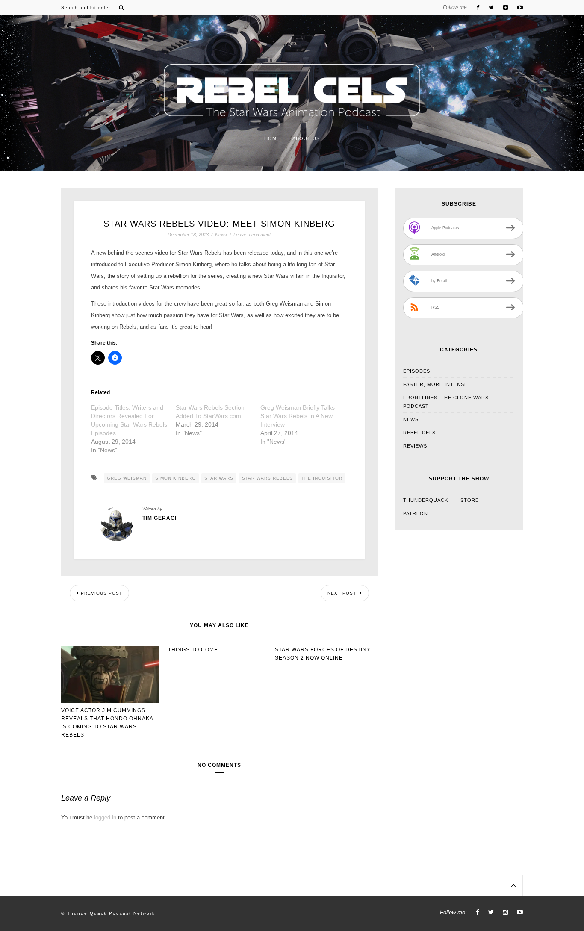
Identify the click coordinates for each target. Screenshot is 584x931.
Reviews (415, 445)
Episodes (416, 371)
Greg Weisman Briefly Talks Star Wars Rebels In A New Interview (297, 416)
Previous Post (101, 593)
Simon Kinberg (175, 478)
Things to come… (196, 650)
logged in (105, 817)
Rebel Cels (419, 432)
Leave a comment (252, 234)
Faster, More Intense (435, 384)
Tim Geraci (159, 518)
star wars (218, 478)
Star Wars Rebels (267, 478)
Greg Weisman (127, 478)
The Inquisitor (321, 478)
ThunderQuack (425, 500)
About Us (306, 138)
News (221, 235)
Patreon (415, 513)
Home (272, 138)
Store (469, 500)
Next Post (342, 593)
